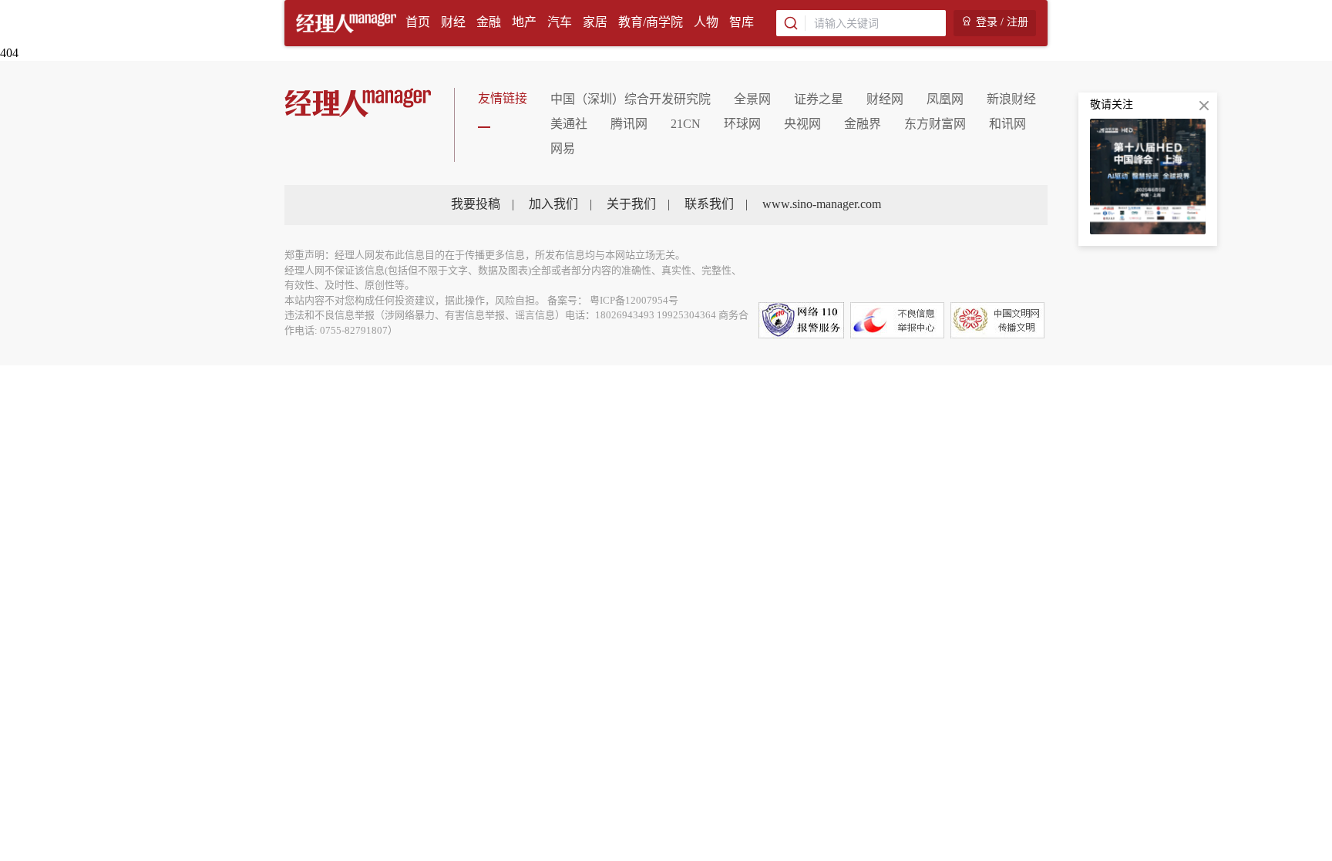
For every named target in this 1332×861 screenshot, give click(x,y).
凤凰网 (945, 99)
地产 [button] (524, 22)
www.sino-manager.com (821, 204)
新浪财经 (1011, 99)
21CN (686, 124)
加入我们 (553, 204)
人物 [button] (706, 22)
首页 (417, 22)
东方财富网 (935, 124)
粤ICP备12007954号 (634, 300)
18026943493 (624, 315)
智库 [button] (741, 22)
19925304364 (686, 315)
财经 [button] (453, 22)
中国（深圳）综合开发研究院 (630, 99)
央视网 (802, 124)
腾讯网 (629, 124)
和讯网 (1007, 124)
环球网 (742, 124)
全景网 (752, 99)
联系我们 (709, 204)
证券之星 (818, 99)
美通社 (568, 124)
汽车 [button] (559, 22)
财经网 (884, 99)
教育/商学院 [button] (650, 22)
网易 (562, 149)
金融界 (862, 124)
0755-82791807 (354, 330)
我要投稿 (475, 204)
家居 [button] (595, 22)
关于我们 (631, 204)
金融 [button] (488, 22)
